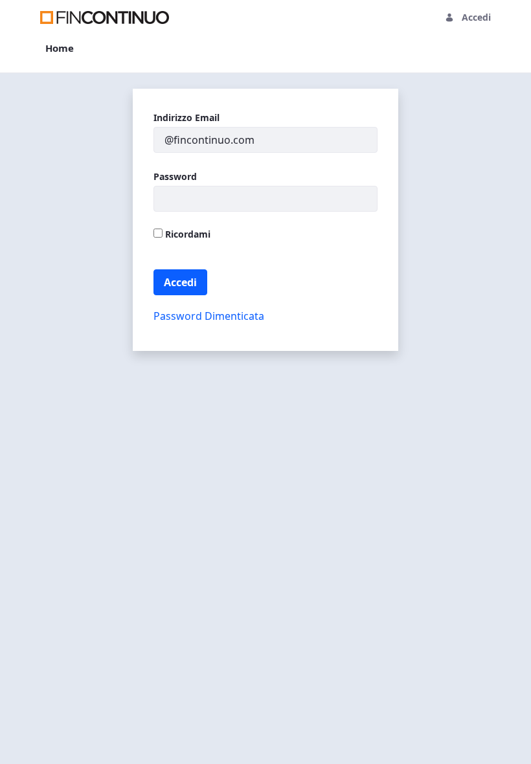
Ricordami (186, 234)
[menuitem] (59, 48)
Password (175, 176)
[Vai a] (107, 17)
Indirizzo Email (186, 117)
